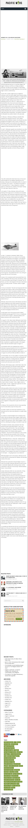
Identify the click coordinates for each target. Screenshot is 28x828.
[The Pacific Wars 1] (14, 820)
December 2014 (8, 695)
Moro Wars (17, 779)
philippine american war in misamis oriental (13, 781)
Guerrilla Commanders (13, 765)
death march (19, 752)
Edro (5, 756)
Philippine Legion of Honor (9, 783)
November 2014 (8, 697)
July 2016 (7, 686)
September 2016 (8, 683)
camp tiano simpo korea (9, 748)
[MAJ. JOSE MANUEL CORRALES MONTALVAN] (23, 801)
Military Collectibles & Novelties (11, 719)
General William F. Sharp (9, 762)
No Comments (9, 579)
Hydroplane (17, 769)
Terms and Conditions (18, 824)
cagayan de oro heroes (9, 746)
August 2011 (7, 705)
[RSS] (4, 734)
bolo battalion (7, 744)
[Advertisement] (14, 24)
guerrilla (6, 765)
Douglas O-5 (7, 754)
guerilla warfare (17, 763)
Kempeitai (6, 771)
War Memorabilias (8, 728)
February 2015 (8, 692)
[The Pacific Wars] (14, 4)
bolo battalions (14, 744)
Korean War (7, 717)
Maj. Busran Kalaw (8, 773)
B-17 (15, 742)
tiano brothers (7, 787)
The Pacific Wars (18, 821)
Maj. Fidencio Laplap (17, 773)
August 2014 (7, 703)
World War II (22, 39)
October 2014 (8, 699)
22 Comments (8, 596)
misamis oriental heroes (9, 779)
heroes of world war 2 (8, 767)
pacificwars (3, 39)
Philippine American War (10, 723)
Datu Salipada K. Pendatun (10, 752)
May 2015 (7, 690)
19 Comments (8, 588)
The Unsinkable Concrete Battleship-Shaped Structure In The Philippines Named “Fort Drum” (14, 667)
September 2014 (8, 701)
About (11, 826)
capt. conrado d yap (8, 750)
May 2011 (7, 706)
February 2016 (8, 688)
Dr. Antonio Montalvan (15, 754)
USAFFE (13, 787)
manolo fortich (7, 775)
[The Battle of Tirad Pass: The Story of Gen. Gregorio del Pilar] (5, 801)
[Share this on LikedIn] (20, 734)
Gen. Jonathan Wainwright (9, 758)
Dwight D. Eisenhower (9, 716)
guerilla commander (8, 763)
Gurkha (20, 765)
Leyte (17, 771)
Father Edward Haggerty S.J (13, 756)
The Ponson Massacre (9, 727)
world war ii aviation (8, 789)
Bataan (18, 742)
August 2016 (7, 684)
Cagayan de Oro (8, 714)
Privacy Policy (7, 824)
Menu (2, 8)
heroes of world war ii (8, 769)
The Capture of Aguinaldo (10, 725)
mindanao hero (15, 775)
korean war (12, 771)
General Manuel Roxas (9, 760)
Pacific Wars (16, 39)
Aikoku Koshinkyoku (8, 742)
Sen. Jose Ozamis (16, 785)
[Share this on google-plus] (16, 734)
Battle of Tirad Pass (9, 712)
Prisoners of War (7, 785)
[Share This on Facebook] (8, 734)
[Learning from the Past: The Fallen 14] (14, 801)
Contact (17, 826)
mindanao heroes (7, 777)
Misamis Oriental (16, 777)
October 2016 (8, 681)
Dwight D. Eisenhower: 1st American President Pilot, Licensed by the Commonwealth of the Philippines (12, 671)
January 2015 (8, 694)
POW (18, 783)
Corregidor (16, 750)
